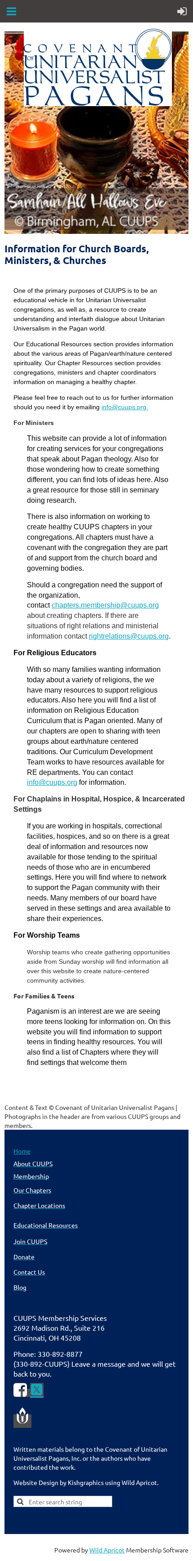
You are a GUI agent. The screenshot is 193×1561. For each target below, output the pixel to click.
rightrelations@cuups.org (129, 636)
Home (22, 1151)
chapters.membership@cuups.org (105, 605)
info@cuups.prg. (124, 407)
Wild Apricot (107, 1550)
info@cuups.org (52, 782)
